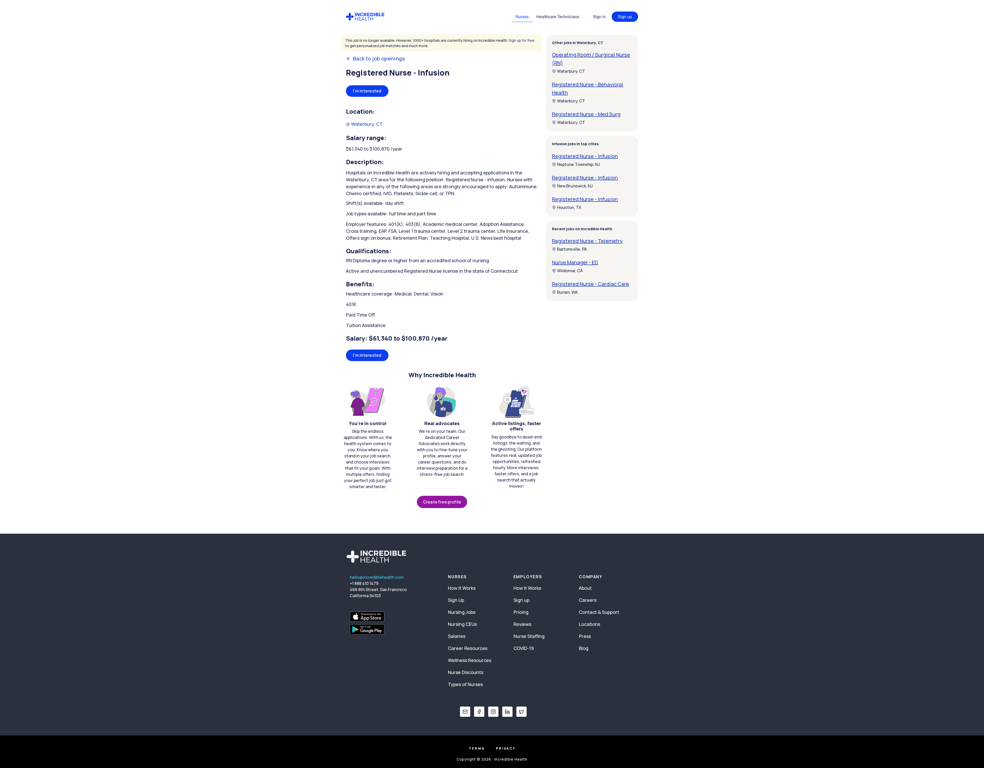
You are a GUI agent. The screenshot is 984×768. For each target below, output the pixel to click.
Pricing (521, 612)
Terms (477, 748)
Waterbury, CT (366, 124)
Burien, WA (567, 292)
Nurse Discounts (465, 672)
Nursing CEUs (462, 624)
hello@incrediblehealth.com (377, 577)
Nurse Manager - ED (575, 262)
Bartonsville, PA (572, 249)
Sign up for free (522, 40)
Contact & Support (599, 612)
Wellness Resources (469, 660)
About (585, 588)
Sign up (625, 16)
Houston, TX (569, 207)
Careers (588, 600)
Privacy (506, 748)
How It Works (462, 588)
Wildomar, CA (570, 270)
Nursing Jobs (461, 612)
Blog (583, 648)
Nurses (522, 16)
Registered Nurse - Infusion (585, 156)
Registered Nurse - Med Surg (586, 114)
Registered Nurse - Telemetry (587, 240)
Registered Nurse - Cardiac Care (590, 283)
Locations (589, 624)
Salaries (456, 636)
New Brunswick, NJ (575, 186)
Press (585, 636)
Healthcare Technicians (557, 16)
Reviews (522, 624)
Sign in (599, 16)
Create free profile (442, 502)
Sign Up (456, 600)
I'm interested (367, 91)
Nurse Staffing (529, 636)
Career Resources (467, 648)
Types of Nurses (465, 684)
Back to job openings (379, 59)
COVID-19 (524, 648)
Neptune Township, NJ (578, 164)
